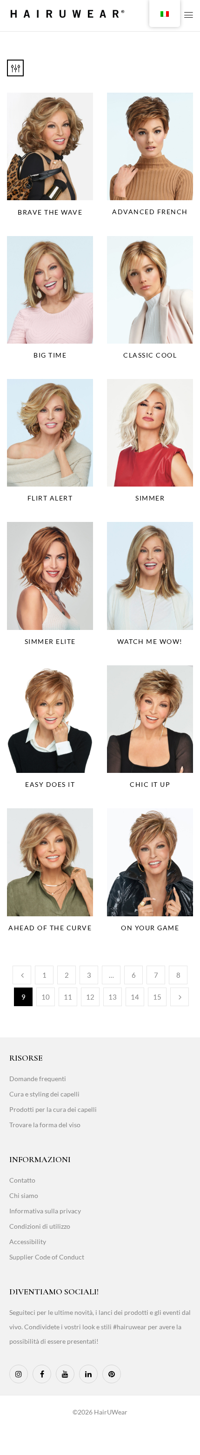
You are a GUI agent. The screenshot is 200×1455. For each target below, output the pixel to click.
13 (112, 997)
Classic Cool (150, 355)
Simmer (150, 498)
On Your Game (150, 928)
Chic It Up (150, 784)
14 (135, 997)
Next (179, 997)
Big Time (50, 355)
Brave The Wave (50, 212)
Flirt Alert (50, 498)
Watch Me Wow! (150, 641)
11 (68, 997)
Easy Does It (50, 784)
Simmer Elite (50, 641)
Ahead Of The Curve (50, 928)
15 (157, 997)
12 (90, 997)
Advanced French (150, 212)
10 (45, 997)
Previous (22, 975)
